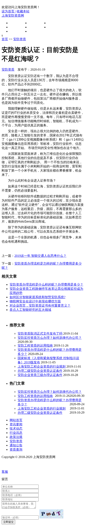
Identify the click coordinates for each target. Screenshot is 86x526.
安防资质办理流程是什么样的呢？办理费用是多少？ (46, 284)
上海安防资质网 (13, 15)
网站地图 (8, 464)
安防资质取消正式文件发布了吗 (40, 333)
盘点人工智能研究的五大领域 (30, 309)
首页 (5, 39)
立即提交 (8, 521)
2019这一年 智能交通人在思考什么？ (40, 255)
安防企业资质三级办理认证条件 (40, 375)
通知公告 (16, 31)
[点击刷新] (51, 513)
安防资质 (54, 27)
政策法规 (35, 27)
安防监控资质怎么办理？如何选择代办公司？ (50, 337)
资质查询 (35, 31)
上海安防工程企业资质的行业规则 (42, 366)
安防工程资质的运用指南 (35, 345)
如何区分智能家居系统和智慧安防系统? (37, 297)
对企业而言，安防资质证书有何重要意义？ (40, 305)
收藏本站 (23, 11)
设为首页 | (9, 11)
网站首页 (16, 23)
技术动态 (54, 23)
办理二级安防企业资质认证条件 (40, 370)
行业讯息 (16, 27)
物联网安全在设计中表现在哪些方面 (35, 301)
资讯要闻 (35, 23)
